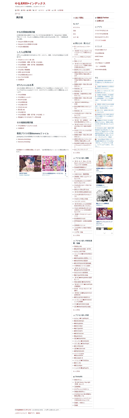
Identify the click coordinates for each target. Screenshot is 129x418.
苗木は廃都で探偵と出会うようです (82, 107)
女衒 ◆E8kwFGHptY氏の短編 (82, 306)
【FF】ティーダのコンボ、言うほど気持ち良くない (104, 91)
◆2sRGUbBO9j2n (79, 321)
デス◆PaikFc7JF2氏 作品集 (81, 304)
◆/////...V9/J (77, 363)
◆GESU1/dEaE (78, 326)
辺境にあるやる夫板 (24, 72)
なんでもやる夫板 (23, 77)
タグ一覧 (75, 37)
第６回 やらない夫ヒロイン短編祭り (82, 289)
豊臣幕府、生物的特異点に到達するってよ (82, 94)
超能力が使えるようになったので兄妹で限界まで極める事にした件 (82, 74)
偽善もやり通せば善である (81, 189)
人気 (54, 10)
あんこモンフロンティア (81, 149)
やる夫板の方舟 (22, 104)
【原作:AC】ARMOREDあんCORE (81, 103)
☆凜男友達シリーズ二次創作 (82, 265)
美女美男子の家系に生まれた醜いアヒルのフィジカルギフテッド (82, 145)
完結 (74, 30)
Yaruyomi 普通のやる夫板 (25, 41)
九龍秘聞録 (77, 386)
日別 (17, 10)
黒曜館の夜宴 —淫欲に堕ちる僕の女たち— (83, 85)
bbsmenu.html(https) (24, 139)
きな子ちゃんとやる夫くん (81, 389)
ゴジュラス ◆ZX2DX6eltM (81, 341)
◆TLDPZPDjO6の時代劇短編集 (82, 263)
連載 (29, 10)
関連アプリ (31, 413)
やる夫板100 (22, 112)
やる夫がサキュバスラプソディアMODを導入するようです (82, 399)
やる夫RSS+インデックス (30, 3)
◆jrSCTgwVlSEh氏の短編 (81, 275)
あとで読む (79, 17)
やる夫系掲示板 (99, 53)
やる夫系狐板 (22, 94)
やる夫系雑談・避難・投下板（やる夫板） (30, 62)
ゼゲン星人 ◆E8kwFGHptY (81, 343)
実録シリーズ (78, 61)
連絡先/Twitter (103, 17)
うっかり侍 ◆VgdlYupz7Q (81, 368)
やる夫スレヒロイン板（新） (26, 60)
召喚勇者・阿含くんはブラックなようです (82, 177)
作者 (48, 10)
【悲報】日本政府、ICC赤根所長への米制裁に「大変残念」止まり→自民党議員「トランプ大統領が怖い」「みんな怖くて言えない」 (104, 98)
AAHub (97, 60)
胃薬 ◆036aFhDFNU (80, 338)
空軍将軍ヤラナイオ (79, 225)
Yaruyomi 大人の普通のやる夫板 (27, 44)
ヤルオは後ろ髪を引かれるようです (82, 195)
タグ (35, 10)
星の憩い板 (21, 109)
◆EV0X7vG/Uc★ (79, 333)
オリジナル (76, 27)
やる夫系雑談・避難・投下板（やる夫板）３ (31, 114)
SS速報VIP (21, 128)
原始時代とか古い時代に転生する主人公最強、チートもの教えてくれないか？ (104, 116)
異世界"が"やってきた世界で (82, 69)
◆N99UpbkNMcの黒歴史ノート (83, 258)
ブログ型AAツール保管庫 (102, 63)
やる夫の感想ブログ (101, 50)
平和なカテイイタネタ (80, 117)
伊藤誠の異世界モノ (79, 391)
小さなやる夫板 (22, 67)
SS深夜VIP (21, 79)
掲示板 (61, 10)
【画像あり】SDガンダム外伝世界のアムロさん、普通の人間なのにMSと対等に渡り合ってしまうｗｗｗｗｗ (104, 123)
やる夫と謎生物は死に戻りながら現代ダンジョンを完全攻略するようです (82, 210)
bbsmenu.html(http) (24, 142)
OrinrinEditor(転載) (100, 69)
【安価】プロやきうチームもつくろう (82, 215)
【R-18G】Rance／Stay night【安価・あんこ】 (82, 383)
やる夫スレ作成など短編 (81, 199)
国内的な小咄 (78, 246)
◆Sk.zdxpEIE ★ (78, 358)
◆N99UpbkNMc (78, 323)
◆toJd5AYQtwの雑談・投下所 (82, 249)
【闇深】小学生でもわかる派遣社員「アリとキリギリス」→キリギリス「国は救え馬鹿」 (104, 106)
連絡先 (38, 413)
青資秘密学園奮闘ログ (80, 167)
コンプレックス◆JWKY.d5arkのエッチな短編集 (83, 300)
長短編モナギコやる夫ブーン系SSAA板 (29, 117)
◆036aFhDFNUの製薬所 (81, 261)
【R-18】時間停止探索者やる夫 (82, 192)
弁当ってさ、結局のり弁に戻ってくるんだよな (104, 111)
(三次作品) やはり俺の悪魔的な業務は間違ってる (82, 395)
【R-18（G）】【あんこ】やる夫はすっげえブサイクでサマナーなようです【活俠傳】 (82, 163)
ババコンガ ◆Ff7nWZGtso (81, 360)
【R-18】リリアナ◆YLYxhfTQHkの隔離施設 (83, 285)
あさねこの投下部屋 (79, 251)
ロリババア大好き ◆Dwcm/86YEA (79, 354)
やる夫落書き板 (22, 102)
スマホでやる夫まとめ (101, 30)
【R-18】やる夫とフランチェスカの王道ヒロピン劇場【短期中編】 (82, 126)
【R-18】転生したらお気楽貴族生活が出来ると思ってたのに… (82, 204)
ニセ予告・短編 (78, 232)
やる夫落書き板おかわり (25, 74)
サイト (42, 10)
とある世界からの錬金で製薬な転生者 (82, 228)
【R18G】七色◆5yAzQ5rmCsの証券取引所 (83, 293)
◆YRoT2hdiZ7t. (78, 331)
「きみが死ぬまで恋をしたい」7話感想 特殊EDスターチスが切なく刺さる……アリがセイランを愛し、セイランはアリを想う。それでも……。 (104, 143)
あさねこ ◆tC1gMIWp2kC (81, 318)
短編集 (76, 405)
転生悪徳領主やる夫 (79, 218)
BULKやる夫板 (22, 99)
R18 (74, 34)
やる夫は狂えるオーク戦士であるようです (82, 114)
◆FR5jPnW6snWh (79, 351)
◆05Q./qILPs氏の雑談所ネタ (82, 297)
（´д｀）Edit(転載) (100, 66)
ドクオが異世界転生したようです (82, 170)
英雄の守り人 (78, 380)
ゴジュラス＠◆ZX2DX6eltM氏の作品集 (83, 254)
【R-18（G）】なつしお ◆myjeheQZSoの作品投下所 (82, 269)
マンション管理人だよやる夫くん (82, 57)
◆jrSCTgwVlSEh (78, 328)
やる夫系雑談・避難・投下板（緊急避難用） (31, 65)
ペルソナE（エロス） (80, 201)
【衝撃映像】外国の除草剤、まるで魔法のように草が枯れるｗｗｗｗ (104, 82)
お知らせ (100, 21)
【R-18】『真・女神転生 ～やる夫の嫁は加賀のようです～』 (82, 121)
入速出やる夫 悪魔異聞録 (81, 174)
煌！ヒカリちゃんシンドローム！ (82, 47)
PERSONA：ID (78, 88)
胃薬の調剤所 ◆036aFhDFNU (82, 282)
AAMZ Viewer (99, 56)
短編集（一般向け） (79, 402)
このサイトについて (21, 413)
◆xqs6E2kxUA (78, 336)
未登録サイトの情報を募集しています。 (29, 150)
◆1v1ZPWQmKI (78, 346)
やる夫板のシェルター (24, 97)
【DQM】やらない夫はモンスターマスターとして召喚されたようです (83, 52)
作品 (23, 10)
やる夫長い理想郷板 (24, 69)
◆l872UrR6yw (78, 365)
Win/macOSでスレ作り (102, 37)
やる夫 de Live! (22, 107)
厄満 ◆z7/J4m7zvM (79, 348)
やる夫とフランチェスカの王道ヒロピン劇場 (82, 131)
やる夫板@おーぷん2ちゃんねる (27, 125)
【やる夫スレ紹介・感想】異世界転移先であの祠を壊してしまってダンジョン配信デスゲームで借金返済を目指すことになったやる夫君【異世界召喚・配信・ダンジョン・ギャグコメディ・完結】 (104, 132)
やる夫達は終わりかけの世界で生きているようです (82, 181)
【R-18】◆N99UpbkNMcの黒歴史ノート (83, 278)
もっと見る (76, 152)
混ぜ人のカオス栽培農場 (81, 272)
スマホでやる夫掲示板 (101, 34)
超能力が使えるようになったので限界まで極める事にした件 (82, 140)
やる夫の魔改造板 (23, 46)
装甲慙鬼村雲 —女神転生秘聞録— (83, 222)
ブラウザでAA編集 (100, 40)
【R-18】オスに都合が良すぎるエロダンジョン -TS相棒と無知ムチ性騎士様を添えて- (83, 65)
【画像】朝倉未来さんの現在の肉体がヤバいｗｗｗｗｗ (104, 87)
